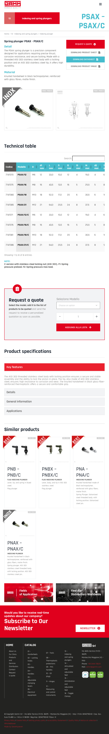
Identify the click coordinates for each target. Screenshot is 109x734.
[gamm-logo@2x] (12, 2)
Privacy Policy (9, 720)
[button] (14, 167)
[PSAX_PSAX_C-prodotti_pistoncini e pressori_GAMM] (28, 90)
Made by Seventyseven (13, 726)
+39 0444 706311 (94, 664)
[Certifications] (93, 674)
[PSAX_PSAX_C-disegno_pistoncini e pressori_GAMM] (80, 90)
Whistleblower (10, 723)
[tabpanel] (54, 380)
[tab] (54, 367)
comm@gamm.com (93, 667)
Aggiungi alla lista (76, 327)
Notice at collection (88, 720)
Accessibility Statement (56, 720)
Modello (74, 299)
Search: (68, 158)
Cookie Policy (21, 720)
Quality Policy (73, 720)
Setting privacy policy (37, 720)
